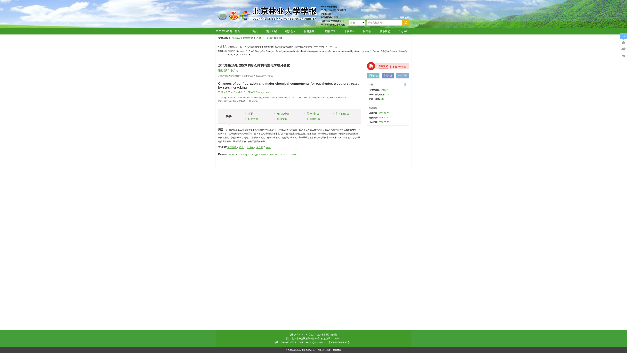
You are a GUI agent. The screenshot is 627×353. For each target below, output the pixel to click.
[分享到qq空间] (623, 42)
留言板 (367, 31)
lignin (294, 154)
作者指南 (309, 31)
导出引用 (388, 75)
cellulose (273, 154)
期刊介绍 (271, 31)
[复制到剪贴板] (335, 46)
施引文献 (282, 119)
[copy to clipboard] (250, 54)
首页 (255, 31)
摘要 (250, 113)
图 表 (312, 113)
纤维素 (250, 147)
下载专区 (349, 31)
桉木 (241, 147)
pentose (285, 154)
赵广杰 (235, 70)
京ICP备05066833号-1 (340, 342)
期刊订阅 (330, 31)
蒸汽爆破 (232, 147)
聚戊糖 (259, 147)
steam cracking (239, 154)
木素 (268, 147)
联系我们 (385, 31)
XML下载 (402, 75)
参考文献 (342, 113)
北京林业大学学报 (242, 38)
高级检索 (404, 17)
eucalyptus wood (258, 154)
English (403, 31)
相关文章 (253, 119)
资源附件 (313, 119)
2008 (259, 38)
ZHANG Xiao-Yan (228, 92)
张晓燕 (222, 70)
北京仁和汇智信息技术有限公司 (310, 349)
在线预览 (383, 66)
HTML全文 (283, 113)
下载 (399, 66)
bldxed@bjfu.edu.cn (315, 342)
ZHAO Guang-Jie (258, 92)
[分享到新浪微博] (623, 49)
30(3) (269, 38)
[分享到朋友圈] (623, 55)
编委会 (289, 31)
